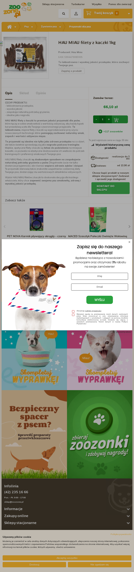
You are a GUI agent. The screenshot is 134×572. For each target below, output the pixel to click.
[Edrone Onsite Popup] (67, 286)
